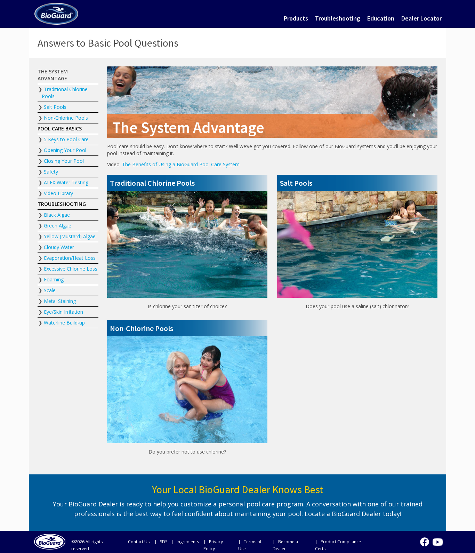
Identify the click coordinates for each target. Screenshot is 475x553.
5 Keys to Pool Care (66, 139)
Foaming (54, 279)
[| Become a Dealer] (292, 545)
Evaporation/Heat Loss (70, 258)
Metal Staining (60, 301)
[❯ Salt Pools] (68, 107)
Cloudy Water (59, 247)
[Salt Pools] (357, 183)
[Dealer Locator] (421, 18)
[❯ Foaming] (68, 279)
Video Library (58, 193)
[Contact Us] (137, 541)
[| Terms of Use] (253, 545)
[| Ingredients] (185, 541)
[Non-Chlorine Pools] (187, 328)
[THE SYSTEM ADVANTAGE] (68, 75)
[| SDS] (161, 541)
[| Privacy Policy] (219, 545)
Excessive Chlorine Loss (70, 268)
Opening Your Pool (65, 150)
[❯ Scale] (68, 290)
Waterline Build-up (64, 322)
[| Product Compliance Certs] (343, 545)
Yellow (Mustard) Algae (70, 236)
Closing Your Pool (64, 161)
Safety (51, 171)
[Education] (380, 18)
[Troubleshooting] (337, 18)
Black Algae (57, 214)
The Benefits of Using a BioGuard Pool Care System (181, 164)
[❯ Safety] (68, 172)
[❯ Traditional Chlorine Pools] (68, 93)
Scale (50, 290)
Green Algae (57, 225)
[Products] (296, 18)
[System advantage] (56, 12)
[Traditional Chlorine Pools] (187, 183)
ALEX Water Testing (66, 182)
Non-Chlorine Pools (66, 117)
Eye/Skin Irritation (63, 311)
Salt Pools (55, 107)
